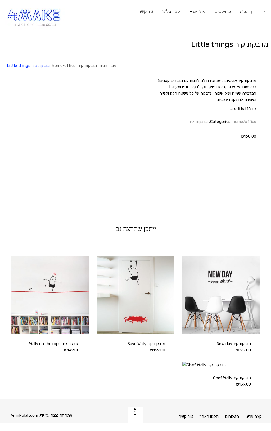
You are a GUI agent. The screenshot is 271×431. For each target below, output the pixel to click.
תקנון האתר (209, 416)
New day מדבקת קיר (233, 343)
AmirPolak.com (24, 415)
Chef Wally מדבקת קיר (232, 377)
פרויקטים (223, 11)
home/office (64, 65)
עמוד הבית (107, 65)
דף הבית (247, 11)
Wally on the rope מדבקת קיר (54, 343)
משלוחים (232, 416)
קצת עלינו (171, 11)
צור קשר (146, 11)
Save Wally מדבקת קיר (146, 343)
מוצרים (199, 11)
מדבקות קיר (87, 65)
